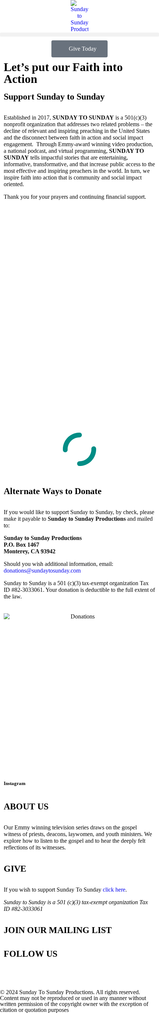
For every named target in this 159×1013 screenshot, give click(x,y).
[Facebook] (33, 975)
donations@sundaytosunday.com (42, 570)
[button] (79, 35)
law (16, 596)
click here (114, 889)
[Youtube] (53, 975)
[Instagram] (13, 975)
